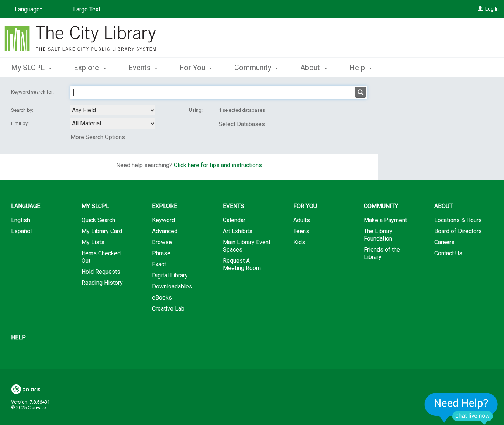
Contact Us (448, 253)
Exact (159, 264)
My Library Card (102, 231)
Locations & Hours (458, 220)
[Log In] (480, 9)
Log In (492, 9)
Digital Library (170, 275)
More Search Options (97, 137)
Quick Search (98, 220)
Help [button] (358, 67)
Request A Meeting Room (242, 264)
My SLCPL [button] (28, 67)
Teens (301, 231)
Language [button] (25, 206)
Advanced (164, 231)
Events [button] (140, 67)
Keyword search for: (33, 92)
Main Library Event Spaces (246, 246)
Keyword (163, 220)
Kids (299, 242)
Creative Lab (168, 308)
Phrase (161, 253)
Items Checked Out (101, 257)
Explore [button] (87, 67)
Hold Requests (101, 271)
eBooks (162, 297)
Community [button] (253, 67)
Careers (444, 242)
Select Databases (242, 124)
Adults (301, 220)
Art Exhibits (237, 231)
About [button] (311, 67)
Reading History (102, 282)
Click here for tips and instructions (218, 165)
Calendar (234, 220)
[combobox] (112, 110)
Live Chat (461, 408)
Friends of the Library (382, 253)
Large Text (86, 9)
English (20, 220)
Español (21, 231)
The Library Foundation (378, 235)
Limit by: (20, 123)
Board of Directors (458, 231)
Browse (162, 242)
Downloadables (172, 286)
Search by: (22, 110)
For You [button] (193, 67)
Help (18, 337)
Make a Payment (385, 220)
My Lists (93, 242)
